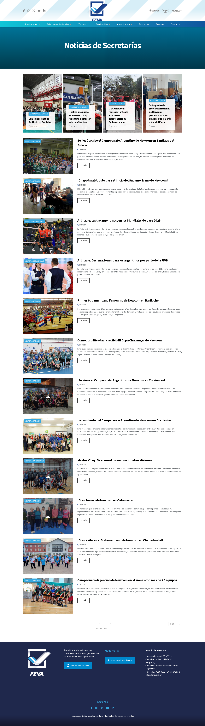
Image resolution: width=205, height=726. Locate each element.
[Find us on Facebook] (24, 10)
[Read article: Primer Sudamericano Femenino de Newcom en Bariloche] (48, 316)
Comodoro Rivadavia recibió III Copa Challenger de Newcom (119, 340)
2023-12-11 (82, 585)
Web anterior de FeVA (80, 665)
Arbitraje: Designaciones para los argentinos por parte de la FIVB (122, 260)
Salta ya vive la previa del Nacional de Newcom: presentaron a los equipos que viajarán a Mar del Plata (160, 114)
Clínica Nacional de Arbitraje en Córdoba (40, 120)
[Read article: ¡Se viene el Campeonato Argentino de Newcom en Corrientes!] (48, 396)
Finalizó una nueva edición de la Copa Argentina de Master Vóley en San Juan (80, 117)
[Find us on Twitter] (33, 10)
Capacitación (123, 24)
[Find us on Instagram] (28, 10)
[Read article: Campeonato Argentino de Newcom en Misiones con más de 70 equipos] (48, 595)
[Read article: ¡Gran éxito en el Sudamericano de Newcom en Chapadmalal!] (48, 556)
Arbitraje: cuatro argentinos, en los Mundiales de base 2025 (119, 220)
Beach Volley (102, 24)
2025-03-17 (82, 225)
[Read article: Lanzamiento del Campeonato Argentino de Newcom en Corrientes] (48, 436)
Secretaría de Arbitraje (39, 114)
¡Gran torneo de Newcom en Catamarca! (105, 500)
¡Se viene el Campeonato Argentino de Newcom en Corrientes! (121, 380)
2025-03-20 (82, 185)
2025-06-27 (153, 126)
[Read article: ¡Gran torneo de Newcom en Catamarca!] (48, 516)
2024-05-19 (82, 505)
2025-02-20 (82, 265)
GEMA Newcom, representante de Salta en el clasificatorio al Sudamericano (118, 115)
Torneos (82, 24)
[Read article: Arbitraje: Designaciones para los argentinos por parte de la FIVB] (48, 276)
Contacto (175, 24)
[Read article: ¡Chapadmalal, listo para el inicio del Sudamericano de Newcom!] (48, 196)
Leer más (85, 165)
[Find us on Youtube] (39, 10)
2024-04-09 (82, 545)
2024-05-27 (82, 465)
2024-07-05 (82, 385)
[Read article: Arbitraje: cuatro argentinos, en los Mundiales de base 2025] (48, 236)
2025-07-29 (113, 126)
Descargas (144, 24)
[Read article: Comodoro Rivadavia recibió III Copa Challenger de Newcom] (48, 356)
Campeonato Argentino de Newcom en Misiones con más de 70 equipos (127, 580)
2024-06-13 (82, 425)
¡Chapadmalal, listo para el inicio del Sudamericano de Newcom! (122, 180)
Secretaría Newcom (117, 104)
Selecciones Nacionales (58, 24)
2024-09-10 (82, 345)
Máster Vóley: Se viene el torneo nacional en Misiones (114, 460)
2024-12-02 (82, 305)
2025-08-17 (73, 126)
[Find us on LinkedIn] (44, 10)
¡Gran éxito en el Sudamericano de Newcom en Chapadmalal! (120, 540)
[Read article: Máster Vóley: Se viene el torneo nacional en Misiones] (48, 476)
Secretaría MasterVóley (79, 107)
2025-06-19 (82, 150)
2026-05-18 (33, 126)
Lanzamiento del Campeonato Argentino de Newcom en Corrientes (124, 420)
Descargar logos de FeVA (121, 660)
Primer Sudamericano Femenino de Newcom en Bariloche (118, 300)
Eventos (160, 24)
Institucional (31, 24)
